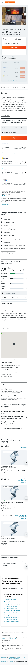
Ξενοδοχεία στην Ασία (20, 657)
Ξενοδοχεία (11, 657)
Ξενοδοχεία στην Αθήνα (10, 615)
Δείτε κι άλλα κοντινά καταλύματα (21, 446)
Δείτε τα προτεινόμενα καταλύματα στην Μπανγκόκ (21, 516)
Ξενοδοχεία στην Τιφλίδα (10, 608)
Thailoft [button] (3, 537)
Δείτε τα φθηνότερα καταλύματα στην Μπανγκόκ (21, 480)
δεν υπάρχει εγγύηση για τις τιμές (9, 638)
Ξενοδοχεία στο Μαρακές (11, 613)
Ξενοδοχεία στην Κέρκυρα (11, 602)
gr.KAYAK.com (4, 657)
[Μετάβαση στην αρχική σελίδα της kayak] (10, 2)
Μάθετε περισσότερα (8, 195)
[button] (2, 2)
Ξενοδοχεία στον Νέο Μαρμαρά (12, 604)
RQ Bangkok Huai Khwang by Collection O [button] (12, 502)
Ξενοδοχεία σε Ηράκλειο (10, 619)
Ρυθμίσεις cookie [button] (5, 204)
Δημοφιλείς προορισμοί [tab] (10, 588)
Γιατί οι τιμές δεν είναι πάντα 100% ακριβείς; (12, 649)
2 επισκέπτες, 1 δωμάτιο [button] (10, 43)
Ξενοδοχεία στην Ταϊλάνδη (13, 658)
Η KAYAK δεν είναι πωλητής (10, 643)
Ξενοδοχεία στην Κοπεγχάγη (11, 621)
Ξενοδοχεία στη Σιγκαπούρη (11, 617)
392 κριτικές (16, 32)
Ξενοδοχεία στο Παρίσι (10, 599)
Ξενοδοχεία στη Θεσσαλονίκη (12, 610)
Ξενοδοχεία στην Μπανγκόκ (7, 661)
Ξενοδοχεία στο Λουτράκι (10, 606)
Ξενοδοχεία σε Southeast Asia (13, 660)
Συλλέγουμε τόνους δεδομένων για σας (12, 645)
